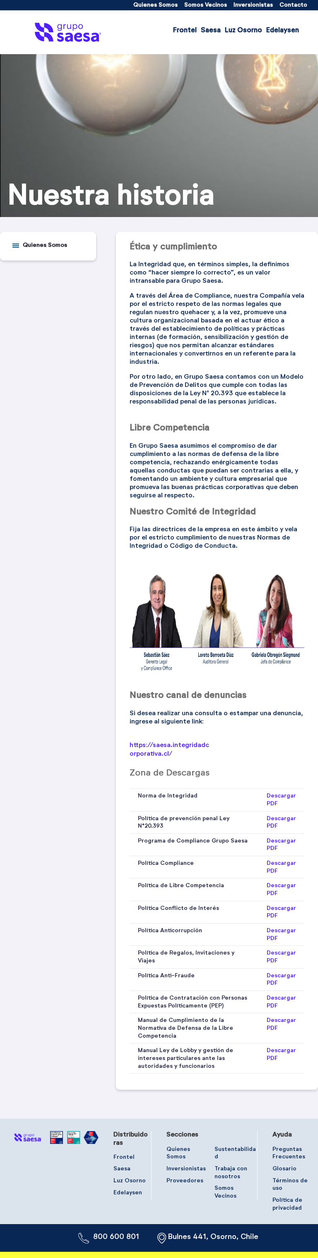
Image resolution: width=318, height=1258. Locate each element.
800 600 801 (116, 1237)
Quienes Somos (45, 245)
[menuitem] (155, 5)
